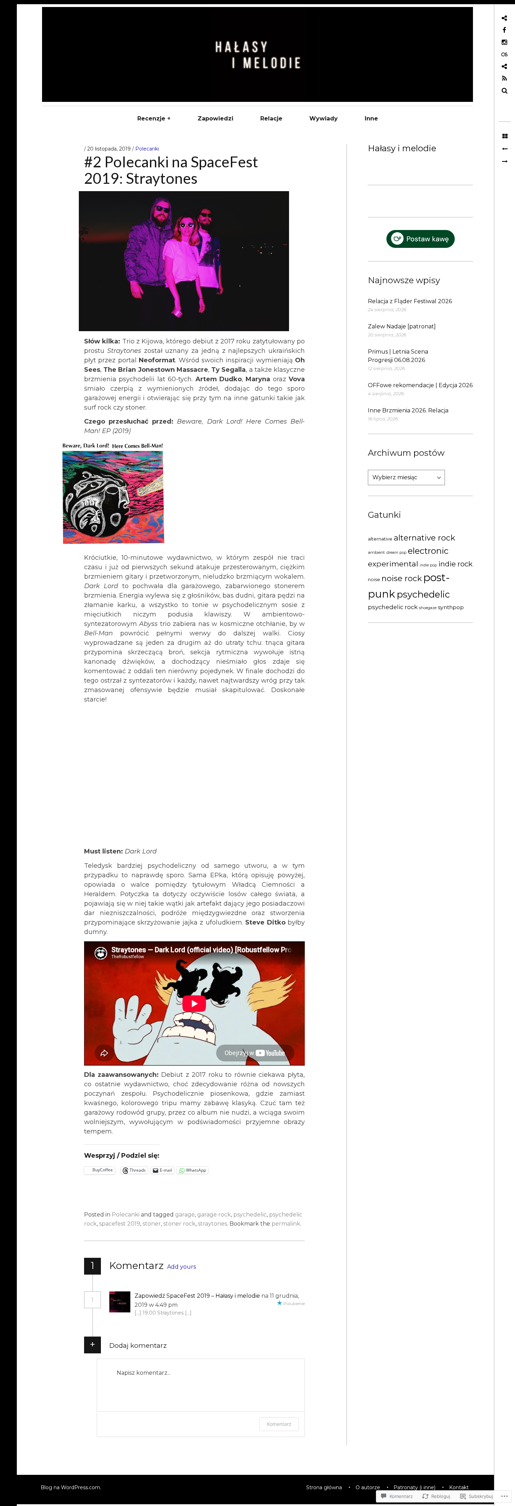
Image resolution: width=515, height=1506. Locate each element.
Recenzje (151, 118)
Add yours (181, 1266)
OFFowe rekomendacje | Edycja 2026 (420, 385)
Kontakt (459, 1487)
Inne (371, 118)
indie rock (455, 563)
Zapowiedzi (215, 118)
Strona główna (324, 1487)
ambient (376, 552)
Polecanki (147, 149)
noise (374, 579)
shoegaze (428, 607)
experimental (393, 563)
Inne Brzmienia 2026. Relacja (408, 410)
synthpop (451, 607)
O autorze (368, 1487)
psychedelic (423, 594)
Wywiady (323, 118)
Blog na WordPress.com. (71, 1487)
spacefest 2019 (119, 1223)
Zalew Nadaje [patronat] (402, 326)
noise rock (402, 578)
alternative (380, 539)
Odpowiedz (201, 1305)
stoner (152, 1223)
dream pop (396, 552)
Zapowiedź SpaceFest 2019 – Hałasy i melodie (197, 1295)
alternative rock (424, 538)
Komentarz (279, 1424)
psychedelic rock (393, 607)
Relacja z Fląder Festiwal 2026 (410, 301)
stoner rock (179, 1223)
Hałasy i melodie (402, 148)
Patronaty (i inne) (414, 1487)
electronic (428, 551)
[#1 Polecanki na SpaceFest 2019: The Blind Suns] (505, 149)
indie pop (428, 565)
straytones (212, 1223)
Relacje (271, 118)
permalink (286, 1223)
